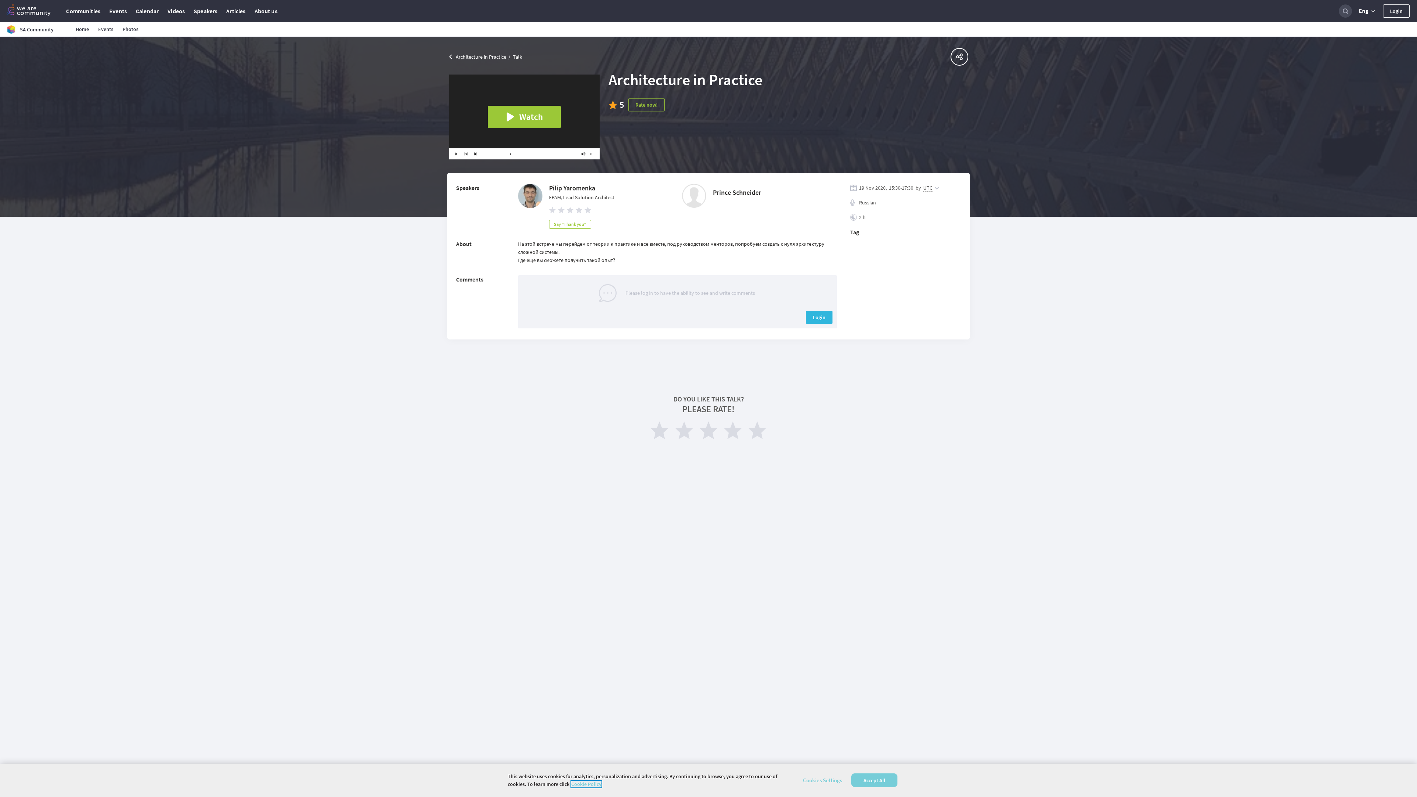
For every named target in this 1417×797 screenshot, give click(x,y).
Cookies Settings (822, 780)
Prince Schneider (737, 192)
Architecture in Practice (481, 57)
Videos (176, 11)
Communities (83, 11)
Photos (131, 29)
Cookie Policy (586, 784)
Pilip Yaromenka (572, 188)
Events (118, 11)
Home (82, 29)
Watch (531, 117)
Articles (235, 11)
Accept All (874, 780)
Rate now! (646, 104)
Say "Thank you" (570, 224)
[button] (1367, 11)
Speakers (205, 11)
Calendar (147, 11)
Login (1396, 11)
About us (266, 11)
